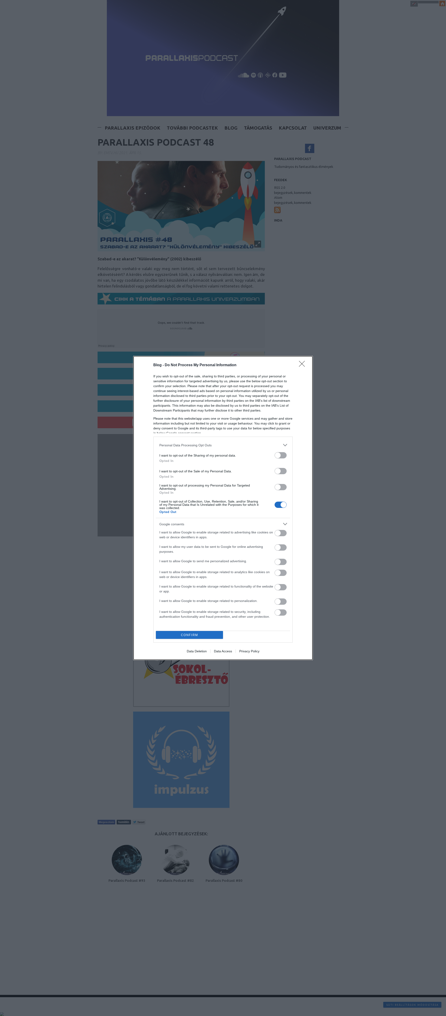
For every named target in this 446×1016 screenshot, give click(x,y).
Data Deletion (197, 651)
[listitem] (223, 445)
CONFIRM (189, 635)
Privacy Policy (249, 651)
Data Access (223, 651)
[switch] (281, 455)
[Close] (303, 365)
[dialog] (223, 508)
